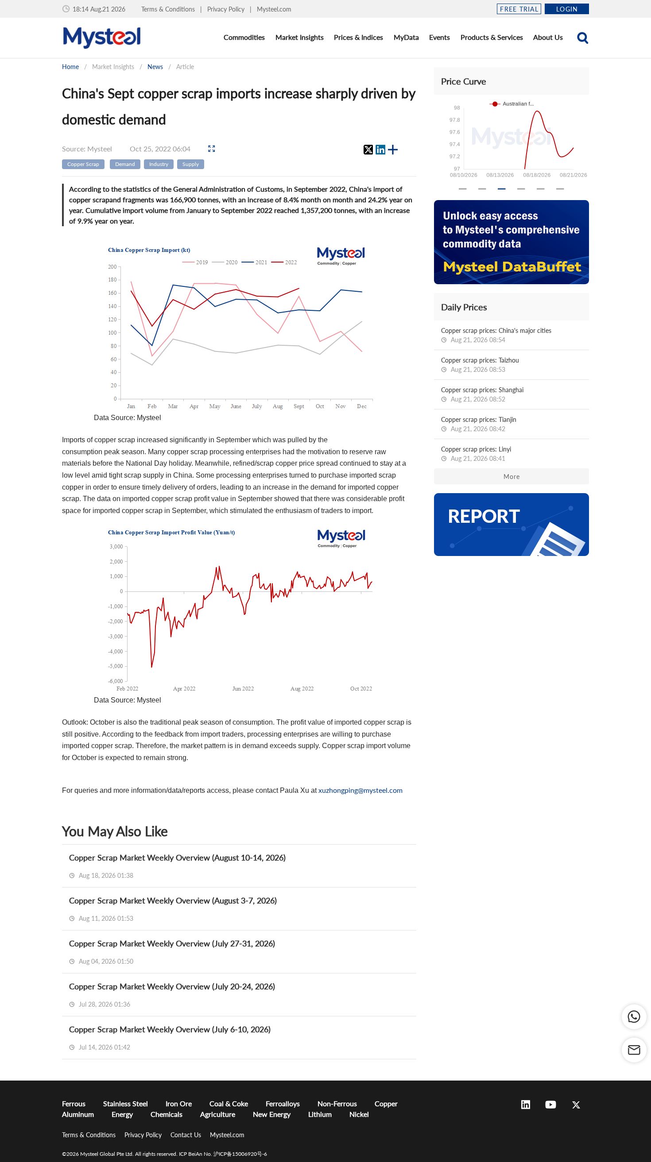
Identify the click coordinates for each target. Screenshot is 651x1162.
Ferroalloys (283, 1103)
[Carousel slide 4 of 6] (521, 189)
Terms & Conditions (169, 9)
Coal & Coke (228, 1103)
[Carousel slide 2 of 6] (482, 189)
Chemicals (166, 1114)
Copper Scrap (83, 164)
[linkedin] (380, 149)
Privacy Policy (226, 9)
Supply (190, 164)
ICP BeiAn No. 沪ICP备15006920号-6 (223, 1153)
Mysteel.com (274, 9)
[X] (368, 149)
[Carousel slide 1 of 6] (463, 189)
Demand (125, 164)
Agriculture (217, 1114)
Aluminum (78, 1114)
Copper (386, 1103)
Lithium (320, 1114)
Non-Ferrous (337, 1103)
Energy (122, 1114)
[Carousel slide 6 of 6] (560, 189)
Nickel (359, 1114)
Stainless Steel (125, 1103)
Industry (158, 164)
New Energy (272, 1114)
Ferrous (73, 1103)
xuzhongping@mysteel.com (360, 790)
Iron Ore (179, 1103)
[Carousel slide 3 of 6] (502, 189)
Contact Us (186, 1135)
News (155, 66)
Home (70, 66)
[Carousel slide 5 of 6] (541, 189)
